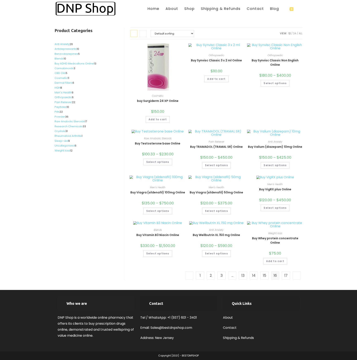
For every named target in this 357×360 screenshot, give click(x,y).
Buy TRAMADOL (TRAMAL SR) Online (216, 147)
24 (294, 33)
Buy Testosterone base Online (157, 143)
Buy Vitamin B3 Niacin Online (157, 235)
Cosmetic (157, 96)
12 (289, 33)
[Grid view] (133, 33)
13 (243, 275)
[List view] (142, 33)
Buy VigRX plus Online (275, 189)
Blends (158, 230)
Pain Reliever (216, 141)
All (300, 33)
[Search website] (301, 8)
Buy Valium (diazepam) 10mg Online (275, 147)
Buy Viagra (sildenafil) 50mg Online (216, 192)
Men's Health (157, 187)
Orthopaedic (216, 55)
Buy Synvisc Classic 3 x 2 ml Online (216, 60)
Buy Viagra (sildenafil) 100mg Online (157, 192)
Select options (275, 83)
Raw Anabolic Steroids (157, 138)
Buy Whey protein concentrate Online (275, 240)
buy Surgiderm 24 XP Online (157, 101)
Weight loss (275, 233)
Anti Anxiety (275, 141)
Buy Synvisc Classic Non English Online (275, 62)
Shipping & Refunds (238, 337)
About (228, 317)
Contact (230, 327)
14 (254, 275)
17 (286, 275)
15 (264, 275)
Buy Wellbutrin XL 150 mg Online (216, 235)
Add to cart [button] (158, 119)
